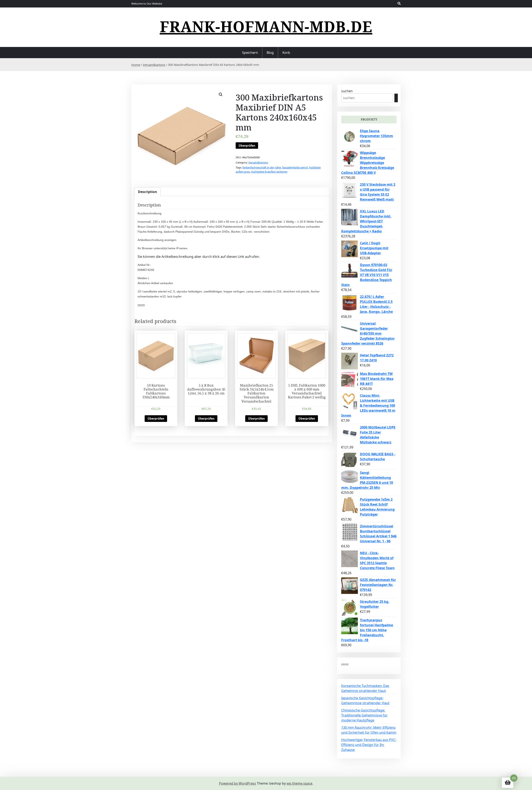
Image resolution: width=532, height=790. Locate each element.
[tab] (147, 191)
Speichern (250, 52)
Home (135, 65)
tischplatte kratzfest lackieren (269, 171)
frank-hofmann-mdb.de (266, 26)
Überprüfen (247, 145)
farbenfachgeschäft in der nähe (262, 167)
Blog (270, 52)
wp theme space (299, 783)
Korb (286, 52)
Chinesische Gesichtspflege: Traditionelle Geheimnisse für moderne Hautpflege (364, 715)
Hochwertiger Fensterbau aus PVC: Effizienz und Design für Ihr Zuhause (368, 744)
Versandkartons (154, 65)
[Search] (396, 97)
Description (147, 191)
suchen (347, 91)
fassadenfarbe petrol (295, 167)
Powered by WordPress (237, 783)
